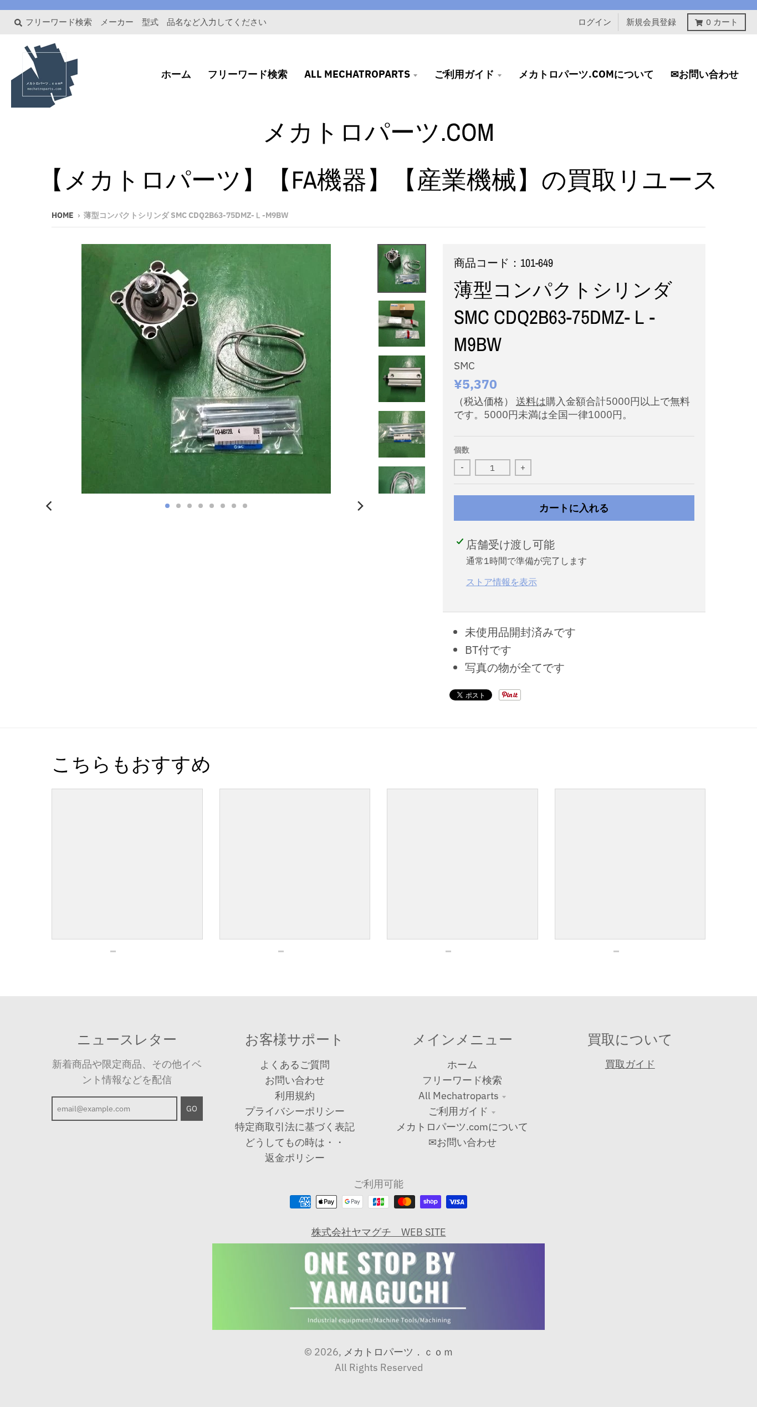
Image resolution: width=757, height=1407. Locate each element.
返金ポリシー (295, 1157)
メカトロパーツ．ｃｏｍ (398, 1351)
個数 (461, 450)
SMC (464, 365)
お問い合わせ (295, 1080)
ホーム (462, 1064)
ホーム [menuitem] (176, 74)
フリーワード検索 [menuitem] (248, 74)
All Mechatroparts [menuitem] (357, 74)
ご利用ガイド (458, 1111)
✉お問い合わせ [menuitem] (705, 74)
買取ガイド (630, 1064)
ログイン (594, 22)
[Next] (359, 506)
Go (191, 1109)
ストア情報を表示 (501, 581)
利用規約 (295, 1095)
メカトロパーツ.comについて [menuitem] (586, 74)
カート (722, 22)
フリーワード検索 (462, 1080)
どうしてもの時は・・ (295, 1142)
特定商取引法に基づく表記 (295, 1126)
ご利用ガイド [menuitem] (464, 74)
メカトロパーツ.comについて (462, 1126)
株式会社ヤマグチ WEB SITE (378, 1232)
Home (63, 215)
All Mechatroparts (458, 1095)
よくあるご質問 (295, 1064)
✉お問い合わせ (462, 1142)
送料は (531, 401)
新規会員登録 (651, 22)
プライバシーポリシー (295, 1111)
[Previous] (50, 506)
